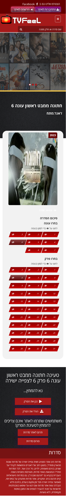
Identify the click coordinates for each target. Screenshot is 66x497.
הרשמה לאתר (22, 9)
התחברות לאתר (47, 9)
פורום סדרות (32, 441)
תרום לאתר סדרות (33, 432)
